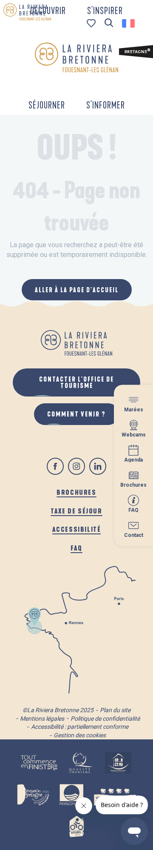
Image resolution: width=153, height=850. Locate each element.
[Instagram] (76, 466)
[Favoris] (92, 23)
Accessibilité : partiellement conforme (79, 726)
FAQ (76, 547)
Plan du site (115, 710)
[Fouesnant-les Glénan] (76, 57)
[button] (109, 23)
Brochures (76, 492)
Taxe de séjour (76, 510)
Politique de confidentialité (105, 718)
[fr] (129, 23)
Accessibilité (76, 529)
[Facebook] (55, 466)
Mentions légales (42, 718)
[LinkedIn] (97, 466)
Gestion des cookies (80, 735)
